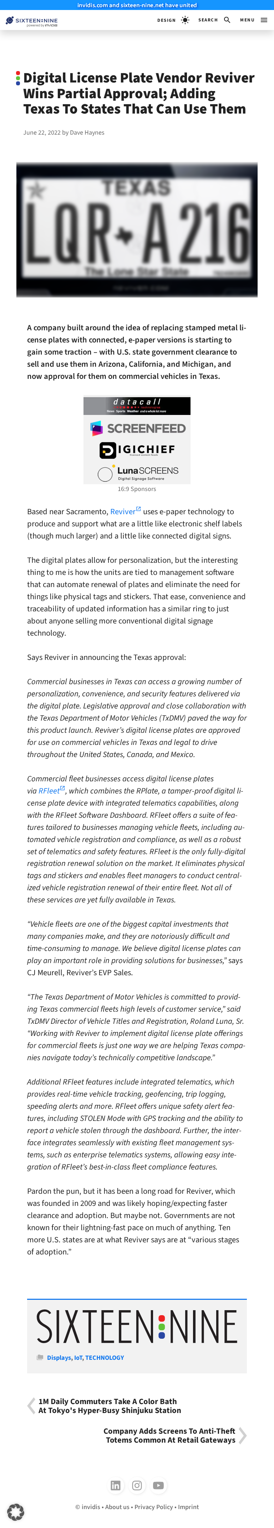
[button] (215, 20)
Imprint (188, 1507)
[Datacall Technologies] (137, 406)
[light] (173, 20)
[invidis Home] (28, 20)
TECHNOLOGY (104, 1357)
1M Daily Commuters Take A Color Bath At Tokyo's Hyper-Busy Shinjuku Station (110, 1406)
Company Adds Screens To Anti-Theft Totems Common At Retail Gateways (169, 1435)
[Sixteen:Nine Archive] (137, 1341)
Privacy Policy (154, 1507)
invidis (91, 1507)
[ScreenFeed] (137, 428)
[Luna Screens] (137, 473)
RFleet (49, 791)
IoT (78, 1357)
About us (117, 1507)
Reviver (123, 511)
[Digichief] (137, 451)
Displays (59, 1357)
